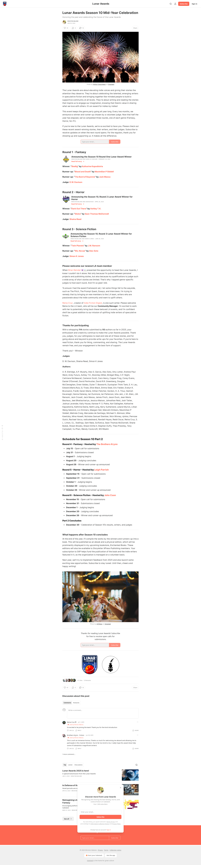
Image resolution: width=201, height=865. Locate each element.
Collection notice (115, 850)
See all (66, 819)
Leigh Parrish (101, 469)
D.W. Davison (76, 182)
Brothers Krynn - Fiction (75, 735)
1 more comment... (68, 754)
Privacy (100, 850)
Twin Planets (77, 245)
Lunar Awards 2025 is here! (75, 771)
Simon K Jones (89, 238)
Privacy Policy (116, 824)
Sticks (78, 214)
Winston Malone (72, 21)
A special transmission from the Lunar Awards (79, 774)
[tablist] (71, 703)
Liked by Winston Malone (76, 724)
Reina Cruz (67, 303)
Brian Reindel (76, 790)
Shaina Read (90, 201)
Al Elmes (99, 624)
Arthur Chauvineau (99, 84)
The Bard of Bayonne (85, 177)
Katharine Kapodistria (92, 166)
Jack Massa (104, 177)
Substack (90, 861)
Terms (106, 850)
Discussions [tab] (78, 765)
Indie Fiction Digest (93, 303)
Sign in (194, 4)
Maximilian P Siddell (104, 171)
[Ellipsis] (137, 722)
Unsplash (111, 84)
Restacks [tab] (76, 703)
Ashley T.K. (95, 208)
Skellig (74, 166)
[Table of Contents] (2, 432)
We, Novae (80, 251)
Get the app (111, 855)
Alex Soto (93, 251)
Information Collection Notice (100, 824)
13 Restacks (87, 680)
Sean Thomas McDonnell (97, 214)
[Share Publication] (175, 4)
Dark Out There (78, 208)
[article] (100, 775)
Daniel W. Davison (91, 159)
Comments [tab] (67, 703)
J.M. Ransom (94, 245)
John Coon (110, 495)
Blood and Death (83, 171)
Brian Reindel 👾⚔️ (77, 270)
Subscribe (184, 4)
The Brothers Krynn (107, 444)
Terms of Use (111, 822)
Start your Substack (95, 855)
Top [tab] (65, 765)
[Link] (59, 152)
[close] (120, 787)
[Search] (171, 4)
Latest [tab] (70, 765)
